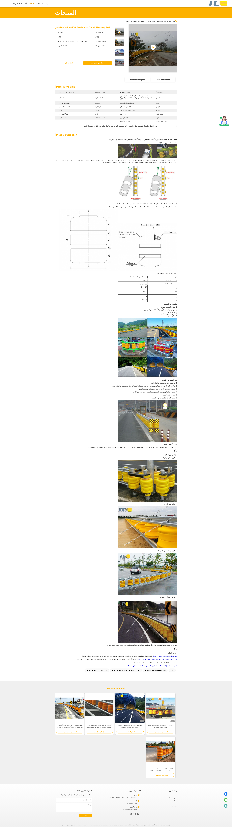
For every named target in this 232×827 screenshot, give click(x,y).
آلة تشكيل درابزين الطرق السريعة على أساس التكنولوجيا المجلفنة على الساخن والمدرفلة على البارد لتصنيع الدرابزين (99, 726)
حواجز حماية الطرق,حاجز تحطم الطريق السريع (126, 670)
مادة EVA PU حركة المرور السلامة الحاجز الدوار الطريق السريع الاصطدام (161, 726)
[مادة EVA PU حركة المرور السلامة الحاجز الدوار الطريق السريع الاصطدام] (160, 708)
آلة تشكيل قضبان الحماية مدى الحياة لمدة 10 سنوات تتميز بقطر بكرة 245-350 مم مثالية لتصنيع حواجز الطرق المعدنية (161, 770)
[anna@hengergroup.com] (226, 806)
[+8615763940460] (131, 814)
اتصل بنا (19, 4)
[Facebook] (226, 794)
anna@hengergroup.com (130, 809)
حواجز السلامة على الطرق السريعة (155, 670)
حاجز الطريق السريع (161, 21)
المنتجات (31, 4)
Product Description (137, 80)
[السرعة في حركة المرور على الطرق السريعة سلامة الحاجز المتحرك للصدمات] (130, 708)
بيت (46, 4)
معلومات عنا (40, 4)
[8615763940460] (226, 800)
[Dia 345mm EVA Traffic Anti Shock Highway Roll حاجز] (153, 48)
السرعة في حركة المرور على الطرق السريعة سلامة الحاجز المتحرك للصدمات (130, 726)
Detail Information (163, 80)
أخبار (25, 4)
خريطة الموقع (155, 825)
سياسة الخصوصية (165, 825)
